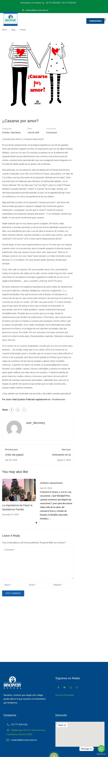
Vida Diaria (15, 132)
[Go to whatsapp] (101, 748)
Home (4, 30)
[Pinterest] (24, 410)
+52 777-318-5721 (69, 3)
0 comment (51, 132)
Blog (13, 30)
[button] (36, 522)
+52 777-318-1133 (52, 3)
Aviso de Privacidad (64, 695)
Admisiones (95, 21)
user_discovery (35, 422)
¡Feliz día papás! (14, 454)
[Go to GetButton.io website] (101, 754)
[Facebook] (11, 410)
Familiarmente (58, 399)
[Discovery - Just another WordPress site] (11, 19)
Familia (23, 30)
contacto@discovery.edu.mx (36, 10)
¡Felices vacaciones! (51, 483)
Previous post (11, 449)
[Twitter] (18, 410)
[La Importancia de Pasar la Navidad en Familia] (19, 489)
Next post (66, 449)
